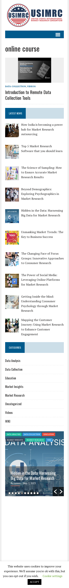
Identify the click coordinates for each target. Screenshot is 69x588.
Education (10, 378)
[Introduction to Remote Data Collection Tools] (34, 80)
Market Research (15, 395)
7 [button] (28, 493)
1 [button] (9, 493)
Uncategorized (13, 404)
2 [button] (12, 493)
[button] (55, 491)
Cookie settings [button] (52, 576)
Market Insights (14, 386)
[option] (34, 463)
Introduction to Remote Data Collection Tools (28, 95)
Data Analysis (12, 360)
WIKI (7, 421)
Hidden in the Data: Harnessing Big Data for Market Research (33, 475)
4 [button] (19, 493)
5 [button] (22, 493)
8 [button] (31, 493)
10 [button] (37, 493)
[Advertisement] (36, 528)
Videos (31, 86)
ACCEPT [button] (34, 582)
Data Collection (15, 86)
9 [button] (34, 493)
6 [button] (25, 493)
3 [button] (16, 493)
